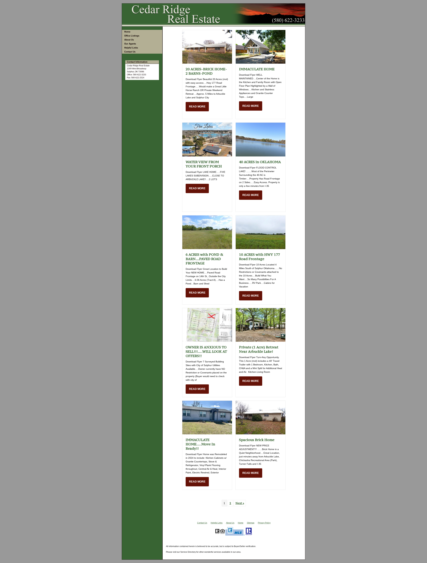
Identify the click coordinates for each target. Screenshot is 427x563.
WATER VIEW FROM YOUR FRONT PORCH (204, 164)
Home (127, 31)
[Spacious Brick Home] (260, 417)
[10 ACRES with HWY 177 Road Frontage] (260, 232)
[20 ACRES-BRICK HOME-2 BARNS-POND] (207, 46)
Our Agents (130, 43)
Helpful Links (131, 47)
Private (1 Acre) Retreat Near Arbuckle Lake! (258, 349)
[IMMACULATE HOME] (260, 46)
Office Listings (131, 35)
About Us (129, 39)
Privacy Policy (264, 523)
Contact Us (129, 51)
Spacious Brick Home (256, 440)
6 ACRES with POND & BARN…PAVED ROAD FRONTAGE (204, 258)
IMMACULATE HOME (257, 69)
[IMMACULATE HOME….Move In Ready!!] (207, 417)
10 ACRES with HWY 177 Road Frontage (259, 256)
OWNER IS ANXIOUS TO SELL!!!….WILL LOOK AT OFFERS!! (206, 351)
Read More (197, 106)
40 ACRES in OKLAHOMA (260, 162)
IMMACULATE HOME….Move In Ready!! (200, 444)
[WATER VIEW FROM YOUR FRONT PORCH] (207, 139)
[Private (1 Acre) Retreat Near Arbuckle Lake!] (260, 324)
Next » (240, 503)
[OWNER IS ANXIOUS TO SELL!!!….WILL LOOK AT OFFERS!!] (207, 324)
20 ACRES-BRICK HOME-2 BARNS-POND (206, 71)
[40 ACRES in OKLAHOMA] (260, 139)
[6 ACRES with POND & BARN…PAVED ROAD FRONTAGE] (207, 232)
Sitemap (250, 523)
